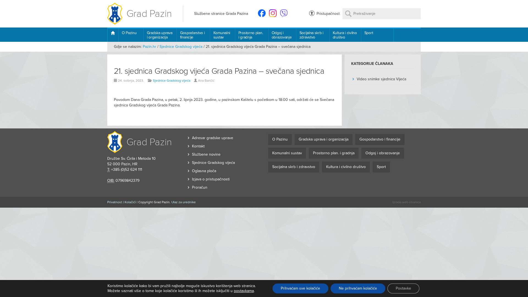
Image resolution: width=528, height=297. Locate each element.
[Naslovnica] (112, 35)
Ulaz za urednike (183, 202)
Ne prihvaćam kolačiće (358, 288)
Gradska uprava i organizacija (159, 35)
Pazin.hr (149, 46)
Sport (368, 33)
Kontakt (198, 146)
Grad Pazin (149, 14)
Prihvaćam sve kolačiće (300, 288)
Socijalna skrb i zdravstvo (311, 35)
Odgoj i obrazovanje (282, 35)
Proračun (199, 187)
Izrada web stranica (406, 202)
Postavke (403, 288)
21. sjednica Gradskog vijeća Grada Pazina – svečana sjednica (219, 71)
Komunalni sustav (221, 35)
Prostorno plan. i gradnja (250, 35)
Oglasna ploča (204, 171)
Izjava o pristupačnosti (211, 179)
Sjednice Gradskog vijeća (181, 46)
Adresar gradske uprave (212, 138)
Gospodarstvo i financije (192, 35)
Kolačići (130, 202)
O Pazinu (129, 33)
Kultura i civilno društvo (345, 35)
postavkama (244, 290)
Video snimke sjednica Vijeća (381, 79)
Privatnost (114, 202)
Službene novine (206, 154)
